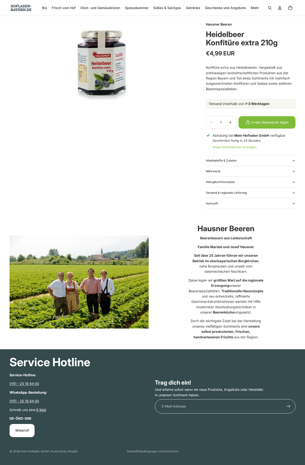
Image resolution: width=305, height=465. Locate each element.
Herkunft (212, 203)
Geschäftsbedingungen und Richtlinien (152, 451)
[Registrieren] (288, 406)
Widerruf (22, 430)
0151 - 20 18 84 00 (24, 383)
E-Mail (41, 410)
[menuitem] (254, 8)
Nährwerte (213, 171)
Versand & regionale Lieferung (226, 192)
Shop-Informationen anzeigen (235, 147)
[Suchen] (269, 8)
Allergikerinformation (220, 182)
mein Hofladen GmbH (34, 451)
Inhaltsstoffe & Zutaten (221, 160)
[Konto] (279, 8)
